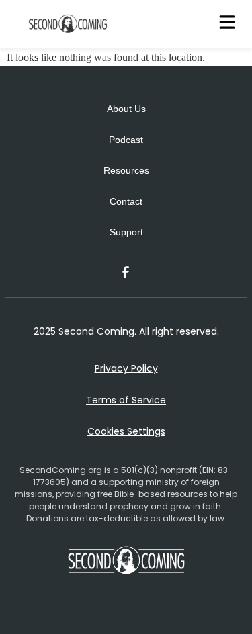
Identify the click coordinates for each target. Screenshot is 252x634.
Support (126, 232)
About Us (126, 108)
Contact (126, 201)
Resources (126, 170)
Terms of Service (126, 400)
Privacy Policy (126, 368)
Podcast (126, 139)
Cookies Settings (126, 431)
